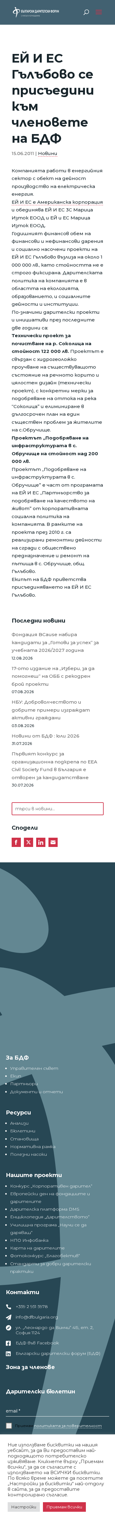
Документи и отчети (36, 1091)
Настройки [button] (23, 1506)
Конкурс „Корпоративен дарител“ (51, 1186)
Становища (24, 1139)
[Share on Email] (53, 842)
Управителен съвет (34, 1068)
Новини (47, 153)
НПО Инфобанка (29, 1240)
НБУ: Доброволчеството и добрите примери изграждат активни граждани (51, 710)
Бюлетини (22, 1131)
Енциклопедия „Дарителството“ (50, 1217)
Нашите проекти (34, 1175)
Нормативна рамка (33, 1146)
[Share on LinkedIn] (40, 842)
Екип (15, 1076)
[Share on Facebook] (16, 842)
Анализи (19, 1123)
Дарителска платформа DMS (44, 1209)
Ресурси (18, 1112)
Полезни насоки (28, 1154)
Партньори (24, 1083)
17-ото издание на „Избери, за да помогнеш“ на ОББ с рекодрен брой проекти (53, 676)
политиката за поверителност (68, 1425)
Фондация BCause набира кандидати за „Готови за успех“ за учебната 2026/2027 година (55, 642)
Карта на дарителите (37, 1248)
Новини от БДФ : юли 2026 (45, 736)
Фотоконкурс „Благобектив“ (45, 1255)
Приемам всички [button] (64, 1506)
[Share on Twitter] (28, 842)
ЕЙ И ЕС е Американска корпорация (57, 202)
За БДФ (17, 1057)
